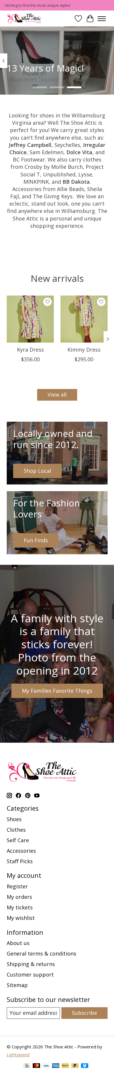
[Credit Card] (26, 1066)
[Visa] (46, 1066)
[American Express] (56, 1066)
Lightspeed (18, 1054)
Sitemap (17, 985)
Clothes (16, 829)
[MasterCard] (36, 1066)
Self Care (18, 840)
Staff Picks (20, 861)
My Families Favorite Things (57, 690)
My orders (19, 896)
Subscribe (84, 1012)
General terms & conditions (41, 953)
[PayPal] (65, 1066)
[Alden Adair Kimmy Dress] (83, 319)
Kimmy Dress (83, 349)
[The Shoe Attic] (24, 19)
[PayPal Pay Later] (75, 1066)
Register (17, 886)
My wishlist (21, 917)
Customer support (30, 974)
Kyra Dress (30, 349)
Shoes (14, 819)
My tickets (20, 907)
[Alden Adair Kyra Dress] (30, 319)
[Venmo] (85, 1066)
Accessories (21, 850)
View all (57, 394)
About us (18, 942)
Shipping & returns (31, 963)
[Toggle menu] (102, 19)
